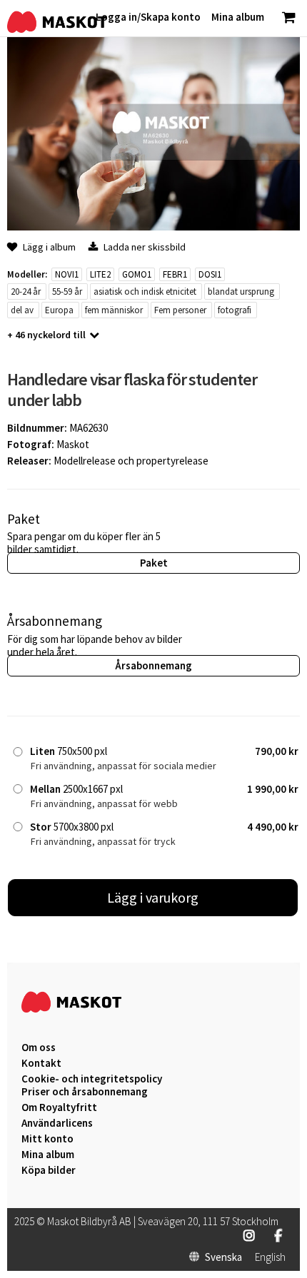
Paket (154, 562)
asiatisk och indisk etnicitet (145, 291)
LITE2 (100, 274)
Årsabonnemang (153, 665)
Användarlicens (57, 1123)
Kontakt (41, 1063)
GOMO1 (136, 274)
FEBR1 (175, 274)
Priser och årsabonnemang (84, 1091)
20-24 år (26, 291)
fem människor (114, 310)
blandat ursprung (241, 291)
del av (22, 310)
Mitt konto (47, 1138)
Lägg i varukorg (152, 897)
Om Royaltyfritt (59, 1107)
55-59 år (67, 291)
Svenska (223, 1257)
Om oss (38, 1047)
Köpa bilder (48, 1170)
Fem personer (180, 310)
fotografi (234, 310)
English (270, 1257)
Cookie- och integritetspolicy (91, 1078)
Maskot (72, 444)
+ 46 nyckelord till (46, 334)
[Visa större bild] (153, 226)
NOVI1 (67, 274)
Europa (59, 310)
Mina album (47, 1154)
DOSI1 (209, 274)
